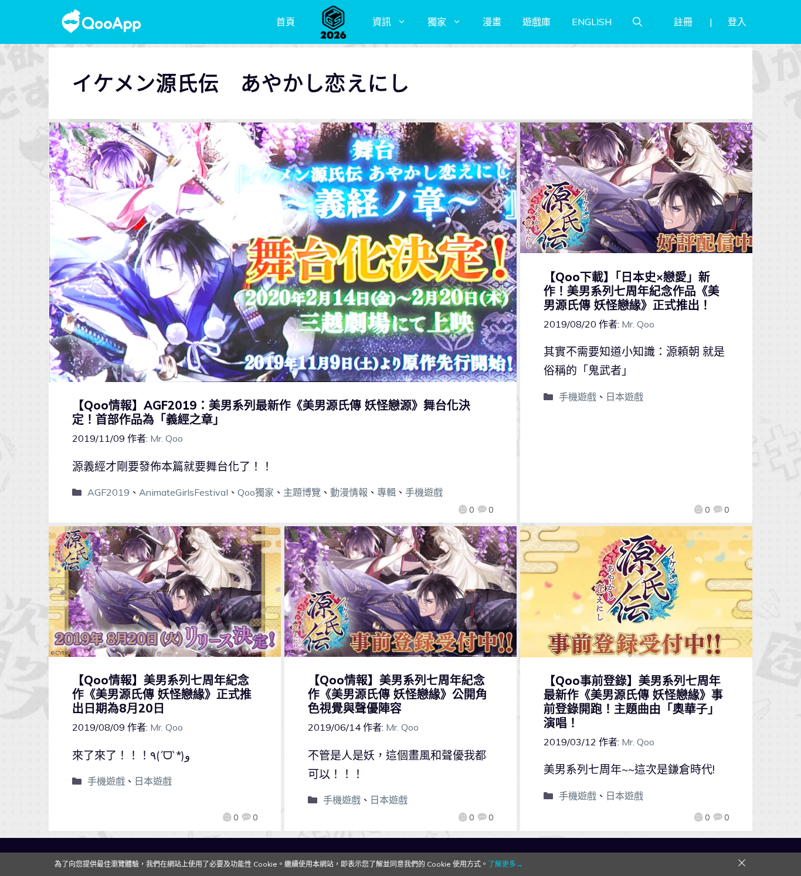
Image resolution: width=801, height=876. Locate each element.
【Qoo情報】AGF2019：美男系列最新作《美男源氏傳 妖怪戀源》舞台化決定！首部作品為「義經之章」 (271, 412)
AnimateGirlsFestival (183, 492)
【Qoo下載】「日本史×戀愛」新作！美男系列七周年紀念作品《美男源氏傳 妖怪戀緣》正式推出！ (631, 291)
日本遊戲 (624, 397)
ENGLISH (592, 22)
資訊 (381, 22)
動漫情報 (349, 492)
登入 (737, 22)
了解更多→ (505, 864)
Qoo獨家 (255, 492)
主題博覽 (302, 492)
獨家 (436, 22)
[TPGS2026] (334, 21)
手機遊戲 (424, 492)
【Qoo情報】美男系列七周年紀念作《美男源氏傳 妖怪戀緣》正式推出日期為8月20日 (162, 694)
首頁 (285, 22)
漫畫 (492, 22)
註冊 (683, 22)
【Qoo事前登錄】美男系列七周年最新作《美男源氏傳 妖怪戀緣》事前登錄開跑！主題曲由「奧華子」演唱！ (633, 701)
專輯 (386, 492)
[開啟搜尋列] (637, 22)
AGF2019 (108, 492)
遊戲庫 (536, 22)
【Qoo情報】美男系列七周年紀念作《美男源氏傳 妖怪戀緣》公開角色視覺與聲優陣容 (397, 694)
